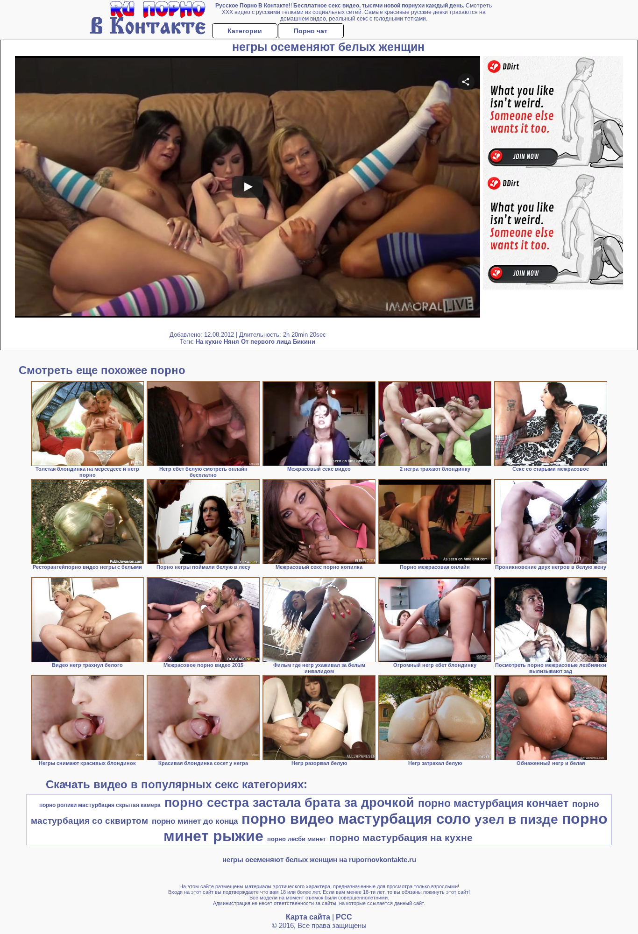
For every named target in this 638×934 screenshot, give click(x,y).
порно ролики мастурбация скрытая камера (100, 805)
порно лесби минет (296, 838)
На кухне (209, 341)
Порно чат (310, 31)
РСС (344, 917)
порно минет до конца (195, 821)
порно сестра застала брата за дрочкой (289, 803)
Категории (244, 31)
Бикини (304, 341)
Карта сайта (308, 917)
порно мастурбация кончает (493, 803)
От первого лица (266, 341)
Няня (231, 341)
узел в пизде (516, 819)
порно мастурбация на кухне (401, 837)
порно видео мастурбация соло (356, 819)
